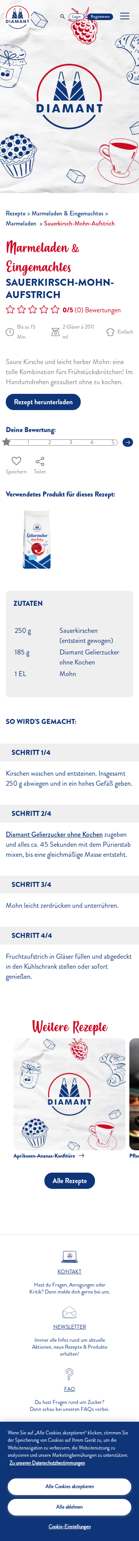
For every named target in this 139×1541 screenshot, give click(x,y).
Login (76, 16)
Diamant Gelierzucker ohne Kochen (54, 834)
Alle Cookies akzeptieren (70, 1486)
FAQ (69, 1389)
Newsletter (69, 1327)
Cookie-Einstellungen (70, 1526)
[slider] (7, 442)
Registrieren (100, 16)
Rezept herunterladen (43, 402)
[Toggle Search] (62, 17)
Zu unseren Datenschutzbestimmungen (47, 1463)
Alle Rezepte (70, 1181)
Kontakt (69, 1271)
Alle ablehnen (69, 1507)
